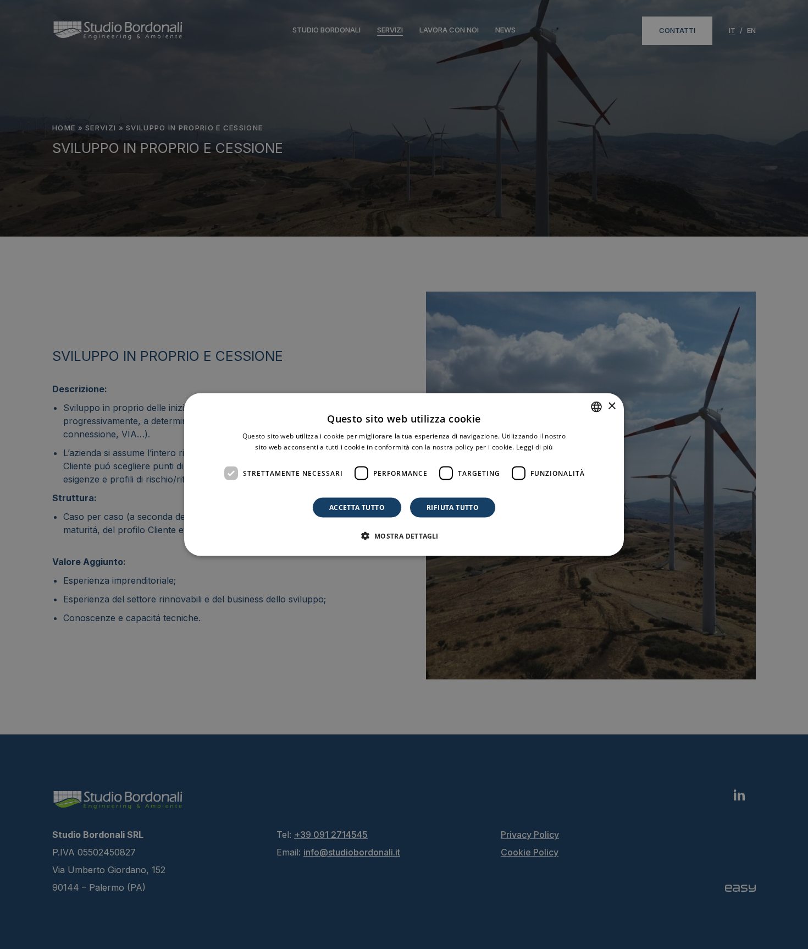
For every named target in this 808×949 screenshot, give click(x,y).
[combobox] (596, 406)
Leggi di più (534, 446)
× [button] (611, 406)
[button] (403, 535)
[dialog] (404, 474)
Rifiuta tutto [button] (453, 507)
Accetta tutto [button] (357, 507)
